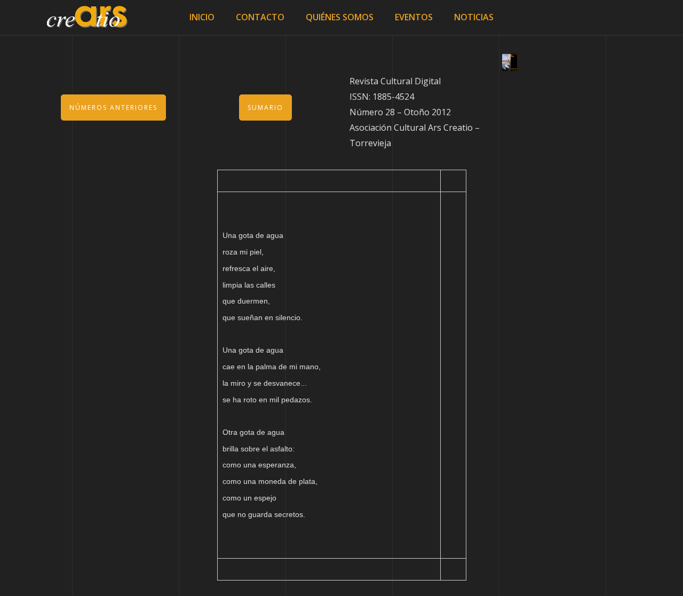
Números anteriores (113, 107)
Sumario (265, 107)
